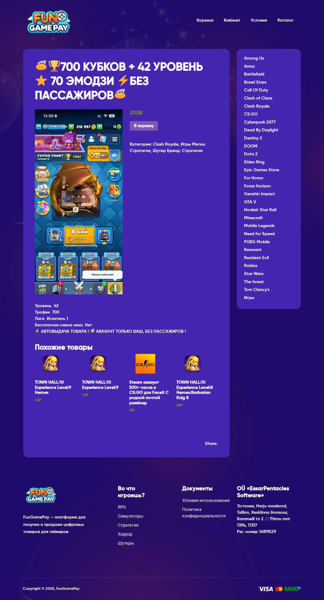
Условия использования (206, 500)
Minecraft (253, 218)
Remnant (253, 250)
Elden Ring (254, 162)
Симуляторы (130, 516)
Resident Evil (256, 258)
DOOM (250, 146)
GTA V (250, 202)
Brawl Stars (255, 82)
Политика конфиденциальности (204, 512)
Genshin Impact (259, 194)
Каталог (286, 20)
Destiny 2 (253, 138)
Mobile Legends (259, 226)
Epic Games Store (261, 170)
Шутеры (126, 543)
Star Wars (254, 274)
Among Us (254, 58)
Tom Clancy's (256, 290)
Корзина (205, 20)
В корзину (144, 126)
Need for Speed (259, 234)
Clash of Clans (258, 98)
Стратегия (140, 151)
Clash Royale (165, 144)
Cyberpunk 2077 (260, 122)
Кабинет (232, 20)
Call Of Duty (256, 90)
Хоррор (125, 534)
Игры (186, 144)
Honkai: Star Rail (260, 210)
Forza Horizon (257, 186)
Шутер (159, 151)
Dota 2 (251, 154)
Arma (249, 66)
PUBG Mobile (257, 242)
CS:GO (251, 114)
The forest (254, 282)
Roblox (250, 266)
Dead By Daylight (261, 130)
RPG (122, 507)
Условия (259, 20)
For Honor (253, 178)
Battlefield (254, 74)
